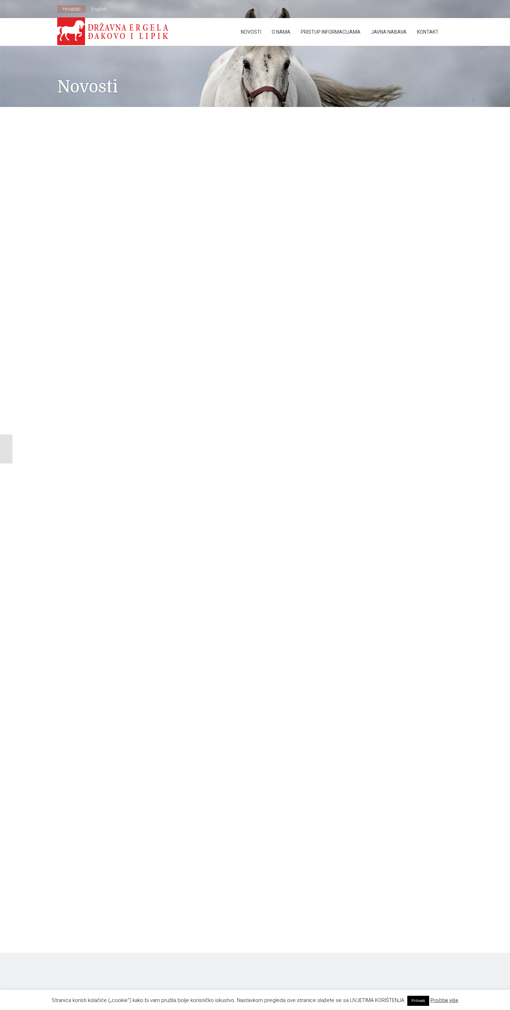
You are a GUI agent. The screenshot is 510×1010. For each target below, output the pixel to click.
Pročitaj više (444, 1000)
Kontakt (428, 32)
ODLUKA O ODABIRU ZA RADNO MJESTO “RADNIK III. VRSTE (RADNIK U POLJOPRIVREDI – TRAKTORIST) (379, 253)
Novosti (251, 32)
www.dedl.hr (70, 352)
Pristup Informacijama (330, 32)
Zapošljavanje (151, 165)
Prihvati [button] (418, 1001)
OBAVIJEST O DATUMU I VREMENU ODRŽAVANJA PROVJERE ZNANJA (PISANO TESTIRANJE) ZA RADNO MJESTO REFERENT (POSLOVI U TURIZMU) (373, 292)
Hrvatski (71, 9)
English (99, 9)
